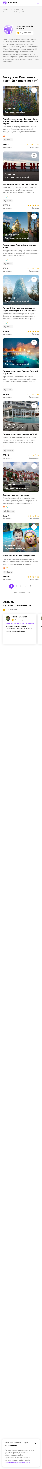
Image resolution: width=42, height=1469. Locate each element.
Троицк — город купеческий (16, 495)
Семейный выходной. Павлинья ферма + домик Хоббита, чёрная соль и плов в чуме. (21, 121)
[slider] (33, 144)
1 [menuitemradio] (11, 586)
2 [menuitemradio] (16, 586)
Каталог (16, 9)
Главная (5, 9)
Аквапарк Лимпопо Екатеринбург (19, 556)
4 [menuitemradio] (25, 586)
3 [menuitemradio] (20, 586)
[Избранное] (34, 90)
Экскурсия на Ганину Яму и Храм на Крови (20, 246)
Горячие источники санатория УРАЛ (20, 434)
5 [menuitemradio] (30, 586)
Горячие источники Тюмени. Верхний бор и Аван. (20, 372)
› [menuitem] (35, 586)
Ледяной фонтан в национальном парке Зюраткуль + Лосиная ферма (19, 309)
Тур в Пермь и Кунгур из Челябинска (20, 184)
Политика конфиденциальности (17, 1463)
